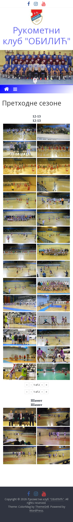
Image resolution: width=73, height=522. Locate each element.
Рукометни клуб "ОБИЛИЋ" (36, 35)
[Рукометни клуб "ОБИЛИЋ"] (6, 89)
